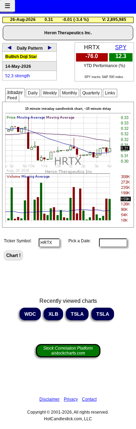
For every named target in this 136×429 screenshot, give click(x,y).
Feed (12, 97)
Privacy (71, 399)
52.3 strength (17, 75)
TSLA (77, 314)
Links (110, 93)
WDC (30, 314)
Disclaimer (49, 399)
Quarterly (91, 93)
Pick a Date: (77, 240)
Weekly (50, 93)
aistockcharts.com (68, 351)
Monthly (69, 93)
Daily (33, 93)
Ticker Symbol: (18, 240)
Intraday (15, 92)
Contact (89, 399)
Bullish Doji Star (21, 56)
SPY (121, 47)
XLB (53, 314)
